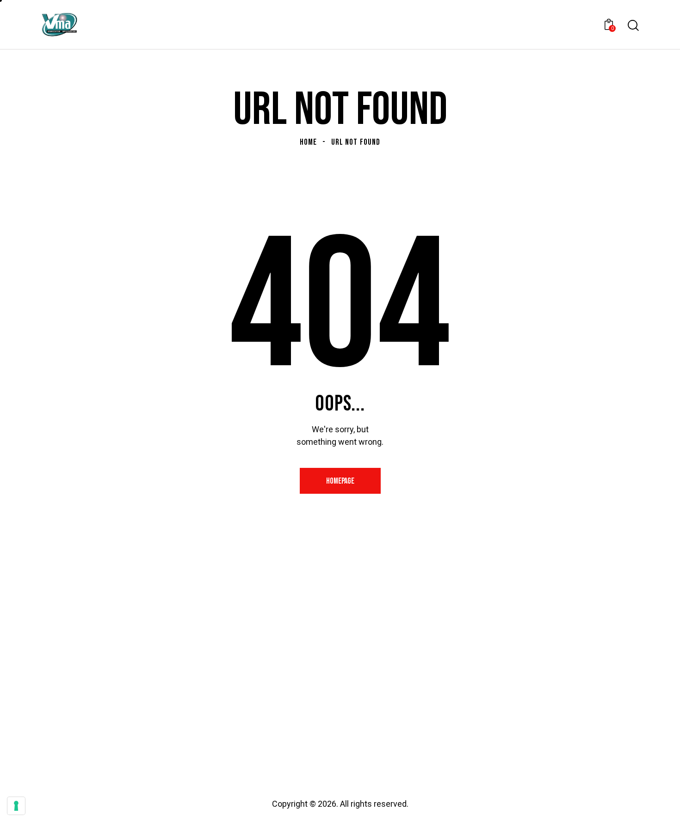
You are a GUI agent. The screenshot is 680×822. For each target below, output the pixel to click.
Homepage (340, 481)
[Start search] (632, 25)
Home (308, 142)
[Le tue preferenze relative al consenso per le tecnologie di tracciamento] (16, 806)
